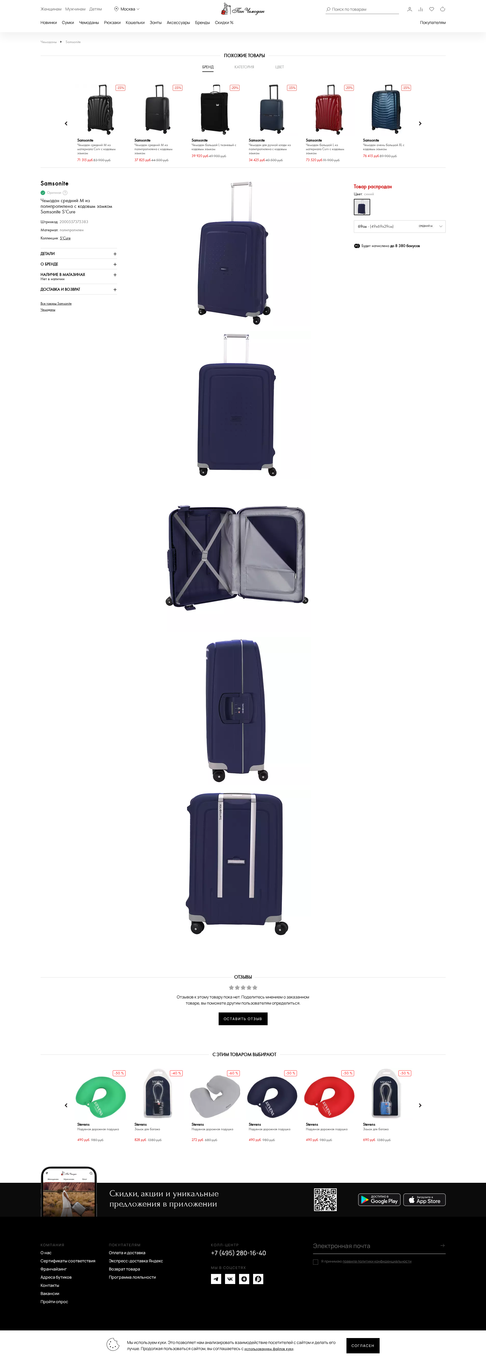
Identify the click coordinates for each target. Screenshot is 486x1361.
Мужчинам (75, 9)
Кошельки (135, 22)
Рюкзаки (112, 22)
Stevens (98, 1126)
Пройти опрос (54, 1301)
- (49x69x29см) (395, 226)
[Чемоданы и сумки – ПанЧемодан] (243, 9)
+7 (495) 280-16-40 (238, 1253)
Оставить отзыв (243, 1018)
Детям (95, 9)
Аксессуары (178, 22)
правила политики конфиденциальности (377, 1261)
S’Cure (65, 238)
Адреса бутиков (56, 1277)
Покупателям (433, 22)
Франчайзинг (54, 1269)
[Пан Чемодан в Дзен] (244, 1279)
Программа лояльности (132, 1277)
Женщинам (51, 9)
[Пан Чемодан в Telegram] (216, 1279)
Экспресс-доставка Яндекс (136, 1261)
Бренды (202, 22)
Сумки (68, 22)
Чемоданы (89, 22)
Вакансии (50, 1293)
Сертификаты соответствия (68, 1261)
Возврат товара (124, 1269)
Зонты (156, 22)
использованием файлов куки (268, 1349)
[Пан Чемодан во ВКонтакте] (230, 1279)
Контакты (50, 1285)
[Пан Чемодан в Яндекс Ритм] (258, 1279)
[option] (100, 123)
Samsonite (73, 42)
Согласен (363, 1345)
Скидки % (224, 22)
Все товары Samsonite (56, 304)
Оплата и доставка (127, 1252)
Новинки (49, 22)
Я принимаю (366, 1261)
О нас (46, 1252)
